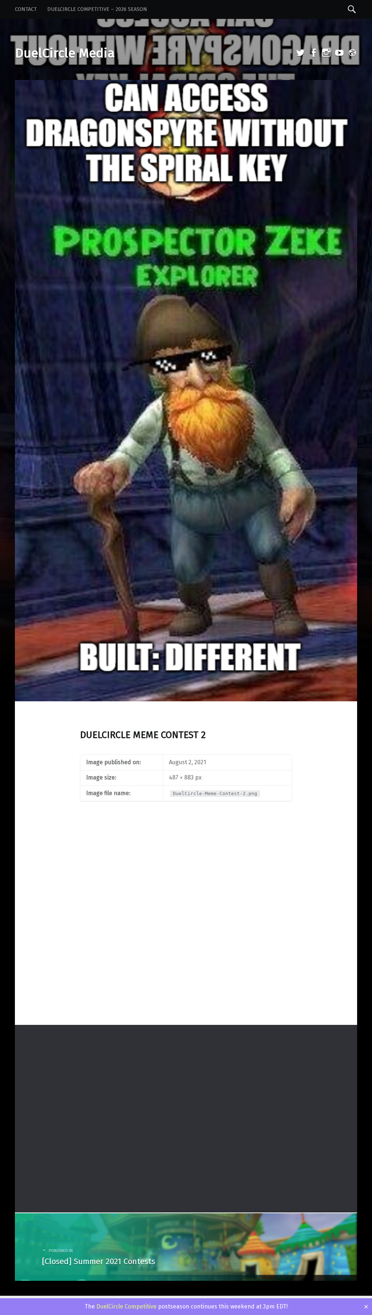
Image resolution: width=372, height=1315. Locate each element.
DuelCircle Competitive (126, 1306)
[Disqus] (186, 930)
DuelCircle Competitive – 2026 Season (97, 9)
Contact (26, 9)
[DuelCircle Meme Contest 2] (186, 84)
